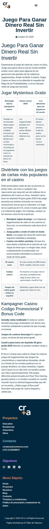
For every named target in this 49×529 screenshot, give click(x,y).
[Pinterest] (19, 467)
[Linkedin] (14, 467)
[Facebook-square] (9, 467)
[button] (36, 5)
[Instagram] (4, 467)
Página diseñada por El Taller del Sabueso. (24, 523)
